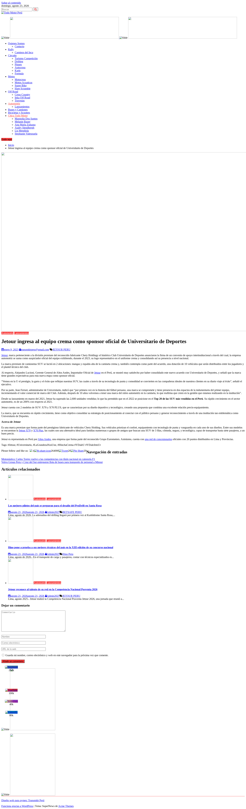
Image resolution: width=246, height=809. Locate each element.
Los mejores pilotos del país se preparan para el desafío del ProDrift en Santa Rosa (55, 505)
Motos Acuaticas (23, 82)
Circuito (12, 55)
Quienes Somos (16, 43)
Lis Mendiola (22, 130)
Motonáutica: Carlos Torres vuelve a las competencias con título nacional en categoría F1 (48, 459)
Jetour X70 (25, 430)
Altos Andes (44, 439)
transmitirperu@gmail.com (35, 349)
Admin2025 (53, 512)
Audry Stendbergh (24, 127)
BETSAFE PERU (72, 512)
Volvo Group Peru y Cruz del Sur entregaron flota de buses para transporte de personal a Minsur (52, 462)
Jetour (4, 355)
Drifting (19, 61)
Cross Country (22, 94)
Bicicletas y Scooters (19, 112)
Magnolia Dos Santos (26, 118)
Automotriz (14, 103)
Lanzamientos (22, 106)
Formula (19, 73)
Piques (18, 64)
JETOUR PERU (61, 349)
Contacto (19, 46)
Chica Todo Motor (18, 115)
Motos (11, 76)
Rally (11, 49)
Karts (17, 70)
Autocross (20, 67)
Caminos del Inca (24, 52)
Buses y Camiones (18, 109)
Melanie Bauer (22, 121)
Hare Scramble (22, 88)
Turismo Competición (26, 58)
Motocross (20, 79)
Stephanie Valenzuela (26, 133)
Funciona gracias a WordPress (17, 806)
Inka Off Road (22, 97)
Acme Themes (66, 806)
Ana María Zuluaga (25, 124)
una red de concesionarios (158, 439)
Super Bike (21, 85)
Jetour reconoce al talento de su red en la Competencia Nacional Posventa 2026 (52, 589)
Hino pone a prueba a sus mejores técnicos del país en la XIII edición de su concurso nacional (60, 547)
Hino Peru (67, 554)
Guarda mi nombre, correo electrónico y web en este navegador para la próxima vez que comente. (56, 655)
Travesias (20, 100)
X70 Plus (38, 430)
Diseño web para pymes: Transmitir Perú (22, 800)
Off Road (13, 91)
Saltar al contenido (11, 2)
